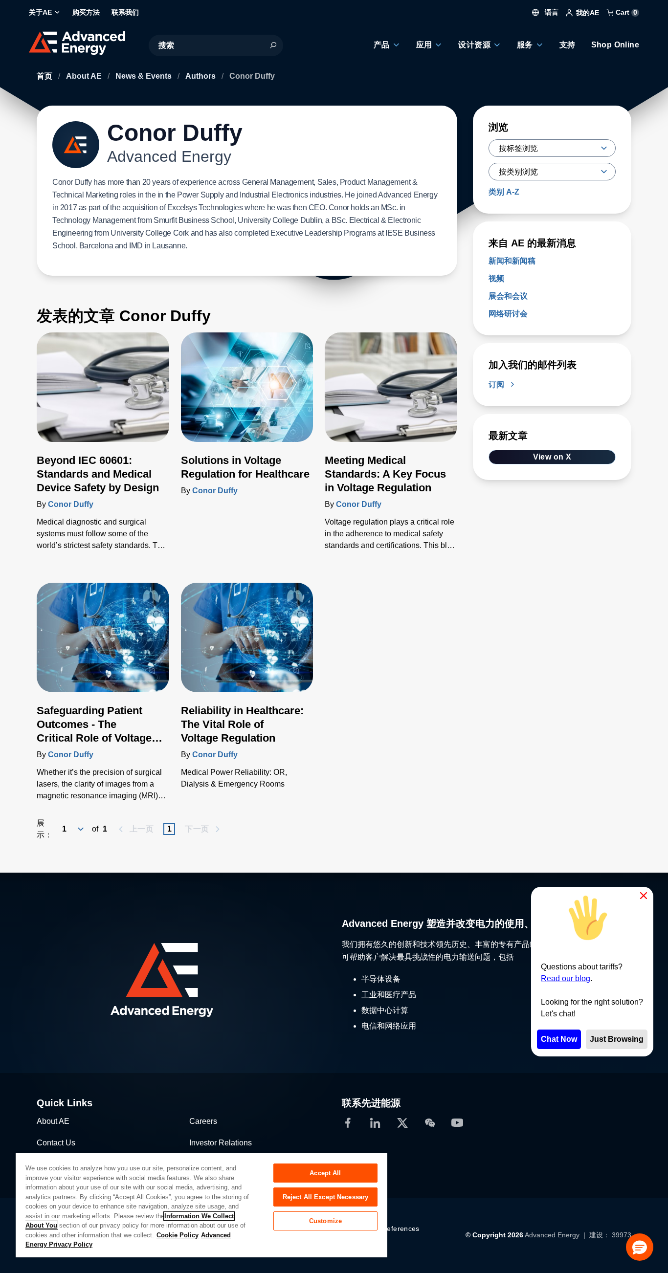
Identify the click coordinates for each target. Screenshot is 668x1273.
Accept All (325, 1173)
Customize (325, 1221)
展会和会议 (508, 296)
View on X (552, 457)
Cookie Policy (177, 1235)
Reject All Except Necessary (326, 1197)
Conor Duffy (70, 504)
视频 (496, 278)
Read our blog (565, 978)
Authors (201, 76)
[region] (201, 1204)
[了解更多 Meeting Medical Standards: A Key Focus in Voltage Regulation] (391, 393)
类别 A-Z (504, 192)
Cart (625, 12)
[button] (639, 1247)
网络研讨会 (508, 313)
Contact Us (56, 1143)
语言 (550, 12)
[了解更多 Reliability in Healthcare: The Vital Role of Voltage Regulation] (247, 643)
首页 (45, 76)
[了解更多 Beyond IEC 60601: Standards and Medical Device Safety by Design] (103, 393)
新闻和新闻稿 (512, 261)
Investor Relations (220, 1143)
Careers (203, 1121)
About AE (85, 76)
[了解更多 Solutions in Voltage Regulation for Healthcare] (247, 393)
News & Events (144, 76)
